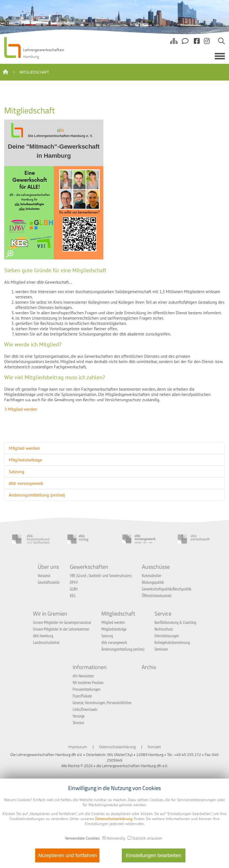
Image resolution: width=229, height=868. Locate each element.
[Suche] (221, 43)
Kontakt (154, 747)
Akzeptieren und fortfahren (67, 855)
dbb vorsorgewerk (26, 483)
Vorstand (44, 575)
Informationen (90, 667)
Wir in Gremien (50, 613)
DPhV (74, 582)
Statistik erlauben (147, 838)
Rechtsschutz (163, 629)
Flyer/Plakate (82, 696)
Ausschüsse (156, 566)
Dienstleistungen (166, 635)
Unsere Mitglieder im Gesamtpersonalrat (62, 622)
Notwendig (116, 838)
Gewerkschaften (89, 566)
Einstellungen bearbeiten (153, 855)
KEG (72, 595)
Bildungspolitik (153, 582)
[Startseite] (5, 72)
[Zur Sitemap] (174, 43)
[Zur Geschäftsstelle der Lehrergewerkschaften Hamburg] (186, 43)
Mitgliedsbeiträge (25, 460)
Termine (78, 722)
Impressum (77, 747)
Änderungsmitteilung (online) (37, 495)
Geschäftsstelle (48, 582)
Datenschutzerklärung (117, 747)
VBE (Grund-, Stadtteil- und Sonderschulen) (101, 575)
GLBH (74, 589)
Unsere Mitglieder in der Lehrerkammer (61, 629)
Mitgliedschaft (118, 613)
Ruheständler (151, 575)
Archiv (149, 667)
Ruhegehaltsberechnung (172, 642)
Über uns (48, 566)
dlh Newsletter (83, 676)
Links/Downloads (85, 709)
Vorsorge (79, 716)
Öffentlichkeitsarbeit (156, 595)
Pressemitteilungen (87, 689)
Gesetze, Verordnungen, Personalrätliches (102, 702)
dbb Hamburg (43, 635)
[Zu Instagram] (207, 43)
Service (162, 613)
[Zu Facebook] (197, 43)
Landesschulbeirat (46, 642)
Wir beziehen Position (88, 682)
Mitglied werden (22, 409)
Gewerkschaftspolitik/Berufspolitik (166, 589)
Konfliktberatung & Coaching (175, 622)
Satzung (16, 471)
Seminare (161, 649)
